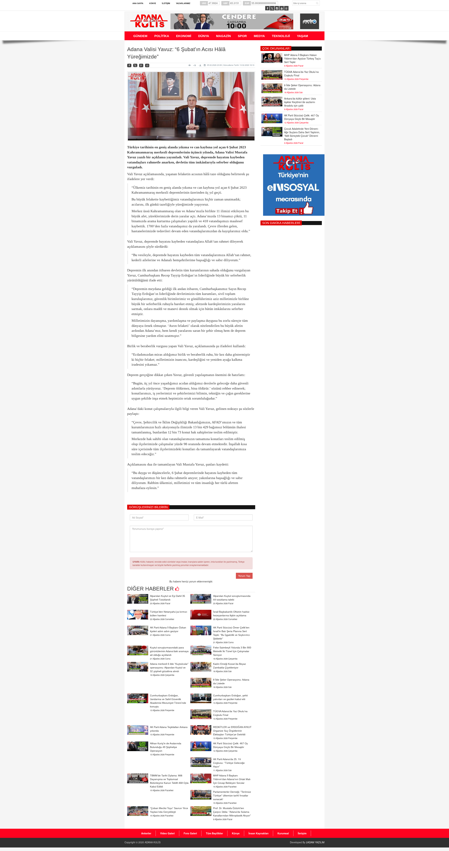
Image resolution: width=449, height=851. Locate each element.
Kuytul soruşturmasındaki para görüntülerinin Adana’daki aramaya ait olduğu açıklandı (169, 651)
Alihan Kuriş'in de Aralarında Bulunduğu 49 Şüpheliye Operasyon (165, 747)
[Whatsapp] (147, 65)
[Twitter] (135, 65)
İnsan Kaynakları (259, 833)
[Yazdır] (190, 65)
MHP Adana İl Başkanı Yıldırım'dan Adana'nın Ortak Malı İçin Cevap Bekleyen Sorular (231, 779)
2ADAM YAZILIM (315, 842)
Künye (152, 3)
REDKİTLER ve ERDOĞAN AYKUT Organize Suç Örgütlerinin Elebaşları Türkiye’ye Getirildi (232, 731)
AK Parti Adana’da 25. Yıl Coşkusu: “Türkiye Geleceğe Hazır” (229, 763)
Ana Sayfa (137, 3)
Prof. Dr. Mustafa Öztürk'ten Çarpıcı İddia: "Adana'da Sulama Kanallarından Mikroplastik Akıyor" (232, 812)
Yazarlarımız (183, 3)
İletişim (166, 3)
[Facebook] (129, 65)
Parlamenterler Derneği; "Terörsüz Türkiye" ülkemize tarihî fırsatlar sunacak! (232, 795)
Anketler (146, 833)
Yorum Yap (244, 576)
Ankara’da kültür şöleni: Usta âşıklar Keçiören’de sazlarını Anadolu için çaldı (300, 102)
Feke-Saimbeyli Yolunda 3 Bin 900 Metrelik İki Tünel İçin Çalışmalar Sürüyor (232, 651)
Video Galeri (167, 833)
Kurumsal (283, 833)
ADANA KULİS (152, 842)
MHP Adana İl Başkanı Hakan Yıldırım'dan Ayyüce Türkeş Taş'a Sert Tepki (302, 58)
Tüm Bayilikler (214, 833)
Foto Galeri (190, 833)
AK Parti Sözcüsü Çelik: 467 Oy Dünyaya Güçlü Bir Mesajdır (301, 117)
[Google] (141, 65)
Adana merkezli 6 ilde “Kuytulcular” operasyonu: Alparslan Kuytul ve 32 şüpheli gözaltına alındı (169, 667)
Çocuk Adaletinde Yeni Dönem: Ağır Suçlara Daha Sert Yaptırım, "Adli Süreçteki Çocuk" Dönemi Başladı (302, 134)
